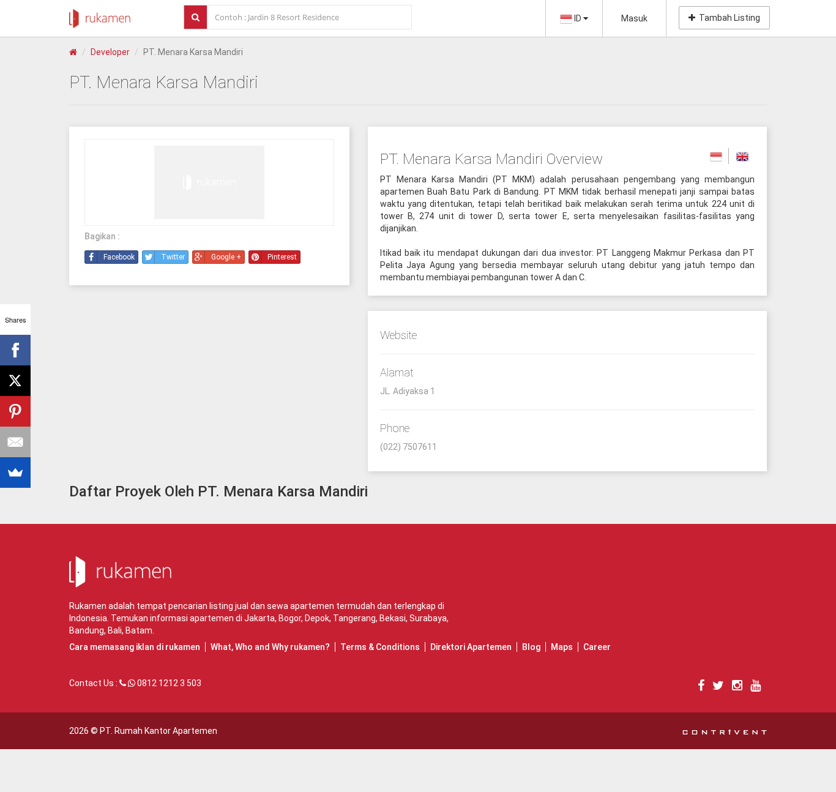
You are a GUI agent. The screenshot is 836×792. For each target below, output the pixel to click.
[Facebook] (15, 350)
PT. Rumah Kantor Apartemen (158, 731)
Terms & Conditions (380, 647)
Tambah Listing (727, 18)
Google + (226, 257)
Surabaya (428, 618)
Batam (138, 630)
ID (577, 18)
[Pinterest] (15, 411)
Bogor (289, 618)
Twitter (173, 257)
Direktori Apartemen (471, 647)
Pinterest (282, 257)
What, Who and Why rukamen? (270, 647)
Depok (317, 618)
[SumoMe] (15, 472)
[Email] (15, 442)
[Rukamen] (100, 15)
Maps (562, 647)
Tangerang (354, 618)
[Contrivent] (724, 731)
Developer (110, 52)
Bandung (86, 630)
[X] (15, 380)
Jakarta (259, 618)
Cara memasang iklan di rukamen (134, 647)
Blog (531, 647)
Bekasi (392, 618)
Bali (115, 630)
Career (597, 647)
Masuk (634, 18)
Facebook (119, 257)
